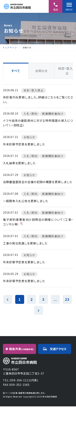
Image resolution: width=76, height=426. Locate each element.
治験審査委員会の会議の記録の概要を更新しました (37, 182)
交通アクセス (58, 349)
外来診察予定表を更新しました (24, 144)
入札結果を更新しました (19, 163)
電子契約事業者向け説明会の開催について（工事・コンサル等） (38, 221)
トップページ (10, 47)
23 (67, 299)
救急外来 (21, 349)
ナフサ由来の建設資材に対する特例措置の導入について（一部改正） (38, 122)
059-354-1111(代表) (24, 380)
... (55, 299)
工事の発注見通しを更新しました (25, 243)
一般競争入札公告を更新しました (25, 201)
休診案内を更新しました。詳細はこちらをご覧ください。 (38, 99)
